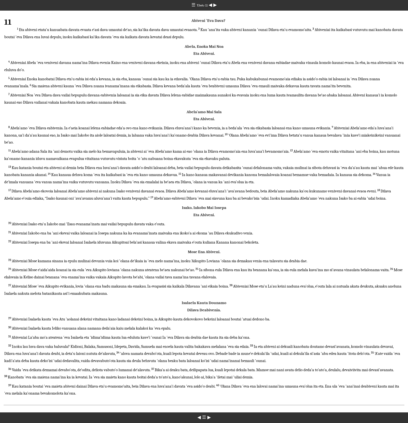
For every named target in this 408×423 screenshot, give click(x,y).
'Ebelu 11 (203, 5)
